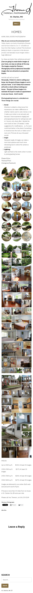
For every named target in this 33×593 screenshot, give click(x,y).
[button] (8, 173)
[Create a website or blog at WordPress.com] (11, 590)
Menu (17, 23)
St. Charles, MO (16, 17)
